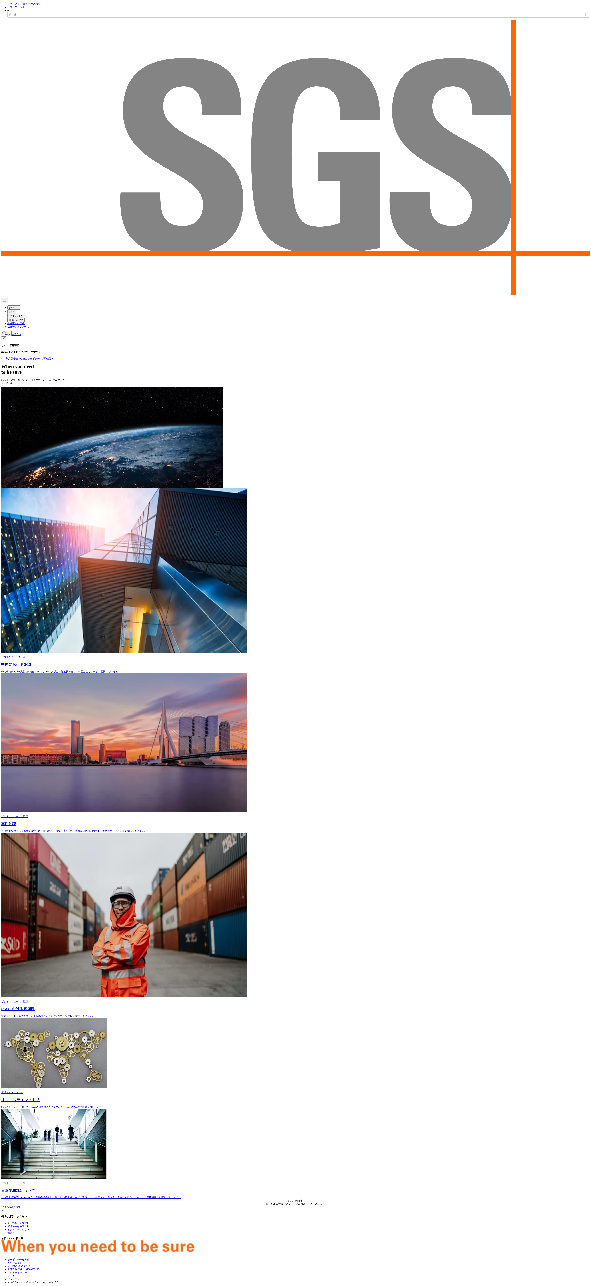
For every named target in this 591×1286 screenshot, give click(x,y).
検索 (8, 334)
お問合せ (16, 334)
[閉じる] (3, 338)
